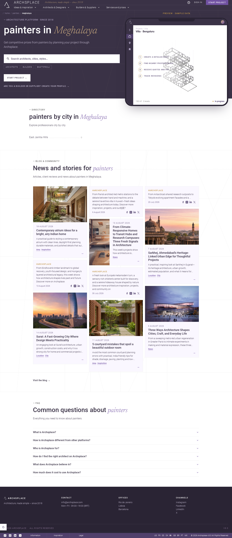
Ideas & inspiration (23, 7)
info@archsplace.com (72, 502)
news (115, 257)
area (38, 250)
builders (27, 67)
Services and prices (116, 7)
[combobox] (64, 58)
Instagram (181, 502)
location (40, 356)
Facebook (181, 506)
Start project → (17, 78)
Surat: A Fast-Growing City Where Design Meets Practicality (57, 338)
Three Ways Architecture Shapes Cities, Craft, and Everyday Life (169, 331)
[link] (188, 2)
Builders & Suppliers (86, 7)
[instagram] (75, 286)
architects (12, 67)
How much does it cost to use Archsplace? (57, 472)
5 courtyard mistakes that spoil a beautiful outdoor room (113, 346)
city (46, 356)
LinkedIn (180, 509)
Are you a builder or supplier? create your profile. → (36, 86)
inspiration (46, 250)
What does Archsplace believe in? (52, 464)
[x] (82, 286)
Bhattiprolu (43, 67)
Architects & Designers (54, 7)
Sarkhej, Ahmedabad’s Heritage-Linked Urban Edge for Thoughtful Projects (169, 256)
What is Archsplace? (44, 432)
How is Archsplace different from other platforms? (61, 440)
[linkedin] (78, 286)
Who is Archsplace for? (46, 448)
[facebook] (71, 286)
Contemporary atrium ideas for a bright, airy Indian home (56, 232)
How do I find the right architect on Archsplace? (60, 456)
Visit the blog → (41, 380)
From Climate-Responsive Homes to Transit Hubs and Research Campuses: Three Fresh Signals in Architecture (126, 236)
